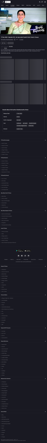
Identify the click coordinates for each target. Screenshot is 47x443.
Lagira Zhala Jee (4, 218)
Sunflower (3, 370)
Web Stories (4, 417)
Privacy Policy (25, 259)
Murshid (3, 346)
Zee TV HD (3, 333)
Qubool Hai (4, 205)
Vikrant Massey (4, 384)
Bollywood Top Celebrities (5, 378)
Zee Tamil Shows (5, 187)
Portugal (3, 436)
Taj (2, 368)
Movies (18, 5)
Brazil (3, 434)
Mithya (3, 366)
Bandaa (3, 322)
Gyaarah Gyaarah (5, 348)
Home (2, 5)
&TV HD (3, 335)
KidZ (34, 5)
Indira (3, 287)
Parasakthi (3, 320)
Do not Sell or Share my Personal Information (23, 261)
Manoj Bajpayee (4, 390)
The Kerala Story (4, 315)
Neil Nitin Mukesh (5, 399)
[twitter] (24, 255)
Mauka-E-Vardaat (5, 240)
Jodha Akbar (4, 196)
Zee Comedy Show (5, 238)
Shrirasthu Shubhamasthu (7, 39)
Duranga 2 (3, 364)
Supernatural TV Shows (6, 172)
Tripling (3, 373)
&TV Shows (4, 180)
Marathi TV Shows (5, 145)
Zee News (3, 331)
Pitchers (3, 375)
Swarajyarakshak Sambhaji (6, 224)
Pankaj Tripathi (4, 392)
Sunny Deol (4, 397)
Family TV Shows (4, 165)
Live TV (38, 5)
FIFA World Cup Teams (5, 421)
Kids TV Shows (4, 291)
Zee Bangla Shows (5, 189)
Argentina (3, 430)
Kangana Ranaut (4, 406)
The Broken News (5, 359)
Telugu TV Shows (5, 150)
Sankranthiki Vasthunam (6, 307)
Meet (3, 233)
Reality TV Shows (5, 169)
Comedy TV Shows (5, 167)
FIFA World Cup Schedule (6, 423)
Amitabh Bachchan (5, 403)
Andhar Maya (4, 353)
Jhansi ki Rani (4, 274)
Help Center (18, 259)
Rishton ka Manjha (5, 231)
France (3, 425)
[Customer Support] (42, 2)
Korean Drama (4, 289)
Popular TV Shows (4, 266)
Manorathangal (4, 351)
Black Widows (4, 362)
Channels (5, 259)
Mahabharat (4, 269)
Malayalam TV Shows (5, 152)
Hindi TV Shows (4, 143)
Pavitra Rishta (4, 202)
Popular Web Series (4, 341)
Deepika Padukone (5, 386)
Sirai (2, 313)
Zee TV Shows (4, 178)
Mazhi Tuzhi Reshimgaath (6, 214)
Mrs (2, 311)
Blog (2, 414)
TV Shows (12, 5)
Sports (7, 5)
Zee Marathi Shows (5, 183)
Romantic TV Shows (5, 163)
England (3, 432)
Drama (5, 47)
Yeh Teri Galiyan (4, 198)
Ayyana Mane (4, 344)
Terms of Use (33, 259)
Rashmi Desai (4, 408)
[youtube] (28, 255)
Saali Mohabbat (4, 300)
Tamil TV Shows (4, 147)
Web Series (28, 5)
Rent (43, 5)
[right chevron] (1, 69)
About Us (11, 259)
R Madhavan (4, 381)
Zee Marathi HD (4, 337)
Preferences (40, 259)
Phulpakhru (4, 222)
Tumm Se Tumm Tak (5, 271)
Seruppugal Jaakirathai (6, 355)
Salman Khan (4, 388)
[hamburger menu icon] (45, 2)
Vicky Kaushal (4, 395)
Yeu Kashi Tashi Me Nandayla (7, 216)
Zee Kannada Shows (5, 185)
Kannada (11, 46)
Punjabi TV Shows (5, 154)
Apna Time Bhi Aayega (6, 200)
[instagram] (21, 255)
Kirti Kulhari (4, 401)
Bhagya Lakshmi (4, 236)
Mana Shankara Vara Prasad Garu (7, 309)
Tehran (3, 304)
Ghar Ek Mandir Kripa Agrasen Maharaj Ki (9, 242)
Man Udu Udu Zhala (5, 220)
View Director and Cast (5, 52)
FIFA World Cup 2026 (5, 419)
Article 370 (4, 318)
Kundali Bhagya (4, 278)
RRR (2, 324)
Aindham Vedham (5, 357)
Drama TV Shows (5, 161)
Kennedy (3, 302)
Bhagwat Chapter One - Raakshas (7, 298)
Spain (3, 428)
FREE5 (23, 5)
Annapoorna (4, 285)
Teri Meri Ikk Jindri (5, 207)
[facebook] (18, 255)
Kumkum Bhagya (5, 276)
